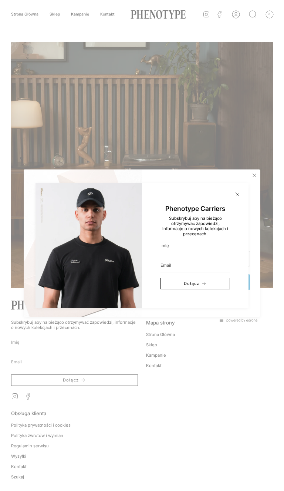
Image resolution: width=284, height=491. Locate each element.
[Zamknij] (237, 194)
